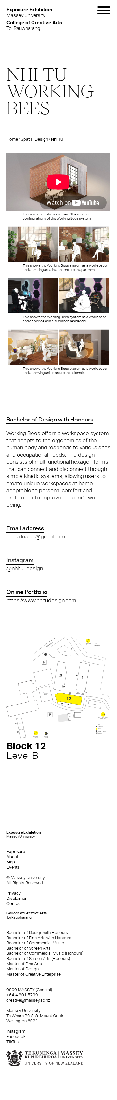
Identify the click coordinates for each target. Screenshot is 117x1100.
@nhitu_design (24, 568)
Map (10, 862)
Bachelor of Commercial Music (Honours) (44, 953)
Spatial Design (34, 139)
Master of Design (22, 968)
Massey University (29, 12)
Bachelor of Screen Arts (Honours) (38, 958)
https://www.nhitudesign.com (41, 600)
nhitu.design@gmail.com (35, 536)
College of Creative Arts (26, 915)
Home (12, 139)
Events (13, 867)
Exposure (15, 851)
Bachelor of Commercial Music (35, 942)
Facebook (15, 1036)
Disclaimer (16, 898)
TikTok (12, 1041)
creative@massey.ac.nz (28, 1000)
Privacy (13, 893)
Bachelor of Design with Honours (37, 932)
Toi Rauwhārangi (34, 25)
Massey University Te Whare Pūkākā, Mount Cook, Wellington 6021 (35, 1015)
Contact (14, 903)
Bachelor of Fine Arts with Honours (38, 937)
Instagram (15, 1031)
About (12, 856)
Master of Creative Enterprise (33, 974)
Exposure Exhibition (23, 834)
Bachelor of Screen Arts (28, 948)
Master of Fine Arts (24, 963)
